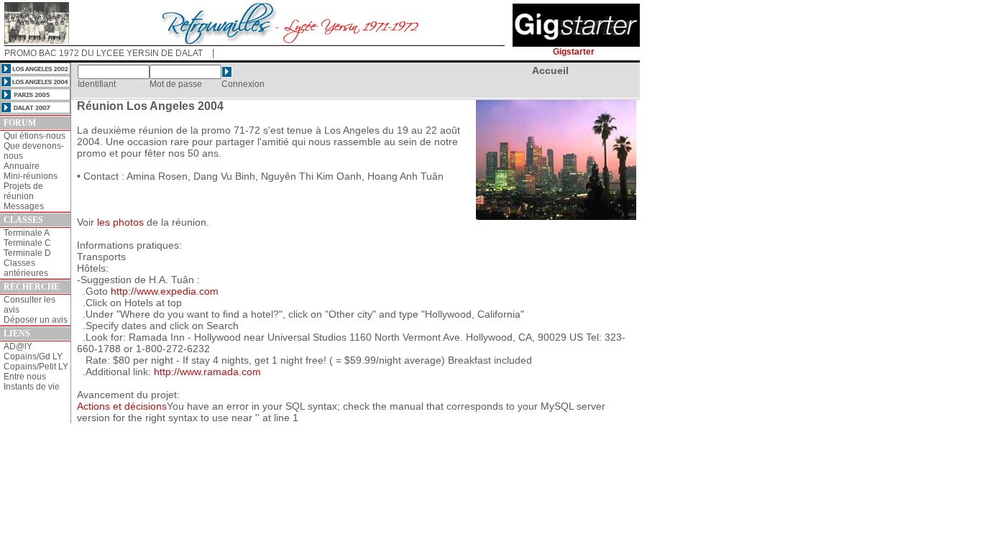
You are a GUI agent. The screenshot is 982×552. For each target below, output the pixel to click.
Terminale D (27, 253)
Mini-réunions (31, 176)
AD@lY (18, 346)
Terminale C (27, 243)
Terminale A (27, 233)
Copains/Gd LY (33, 356)
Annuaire (22, 166)
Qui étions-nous (34, 136)
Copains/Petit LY (36, 367)
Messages (24, 206)
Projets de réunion (23, 191)
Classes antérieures (26, 268)
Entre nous (25, 377)
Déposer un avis (36, 320)
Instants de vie (32, 387)
